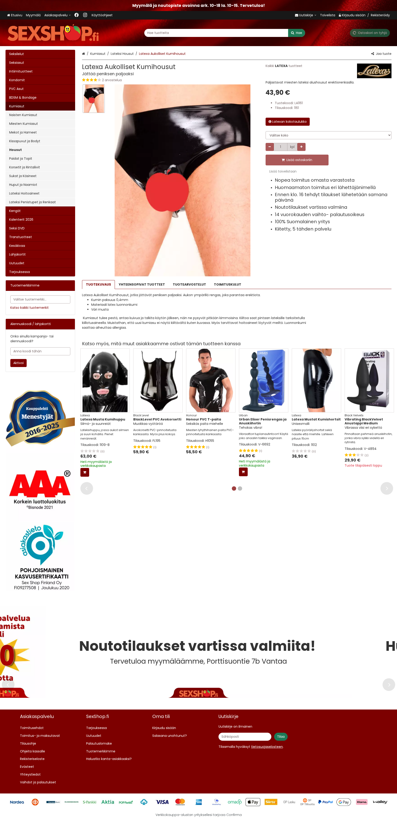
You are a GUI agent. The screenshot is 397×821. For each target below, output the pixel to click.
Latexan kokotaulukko (289, 121)
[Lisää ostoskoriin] (84, 472)
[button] (169, 80)
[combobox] (224, 33)
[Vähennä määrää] (270, 147)
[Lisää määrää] (301, 147)
